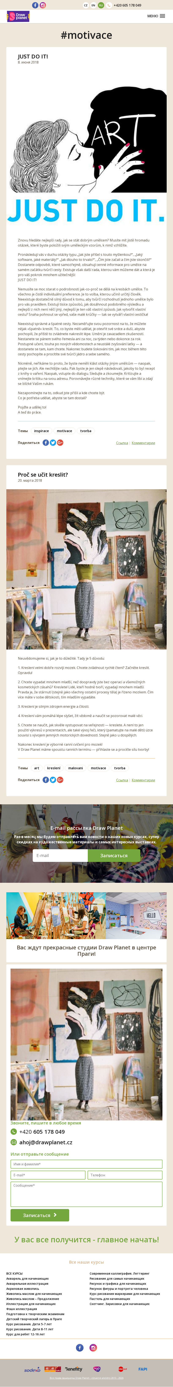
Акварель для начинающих (27, 1278)
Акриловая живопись (22, 1289)
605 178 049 (127, 5)
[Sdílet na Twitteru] (53, 442)
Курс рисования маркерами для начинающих (125, 1294)
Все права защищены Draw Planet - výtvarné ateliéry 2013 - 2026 (86, 1377)
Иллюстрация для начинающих (31, 1304)
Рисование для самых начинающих (117, 1278)
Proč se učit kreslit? (43, 474)
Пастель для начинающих (110, 1299)
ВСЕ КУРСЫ (14, 1273)
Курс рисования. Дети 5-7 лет (29, 1324)
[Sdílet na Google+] (60, 442)
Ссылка (122, 443)
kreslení (53, 768)
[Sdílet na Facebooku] (46, 442)
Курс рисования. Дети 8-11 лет (30, 1329)
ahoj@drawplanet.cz (45, 1142)
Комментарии (143, 443)
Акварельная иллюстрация (27, 1284)
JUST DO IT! (33, 56)
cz (86, 5)
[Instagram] (43, 5)
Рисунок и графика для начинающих (118, 1284)
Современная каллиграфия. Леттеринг (119, 1273)
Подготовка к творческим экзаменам (35, 1314)
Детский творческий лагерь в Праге (34, 1319)
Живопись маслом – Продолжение (32, 1299)
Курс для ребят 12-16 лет (25, 1334)
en (93, 5)
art (36, 768)
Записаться (114, 855)
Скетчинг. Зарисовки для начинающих (120, 1304)
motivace (64, 431)
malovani (75, 768)
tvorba (85, 431)
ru (101, 5)
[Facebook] (35, 5)
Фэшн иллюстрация (21, 1309)
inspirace (41, 431)
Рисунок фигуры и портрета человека (119, 1289)
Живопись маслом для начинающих (34, 1294)
